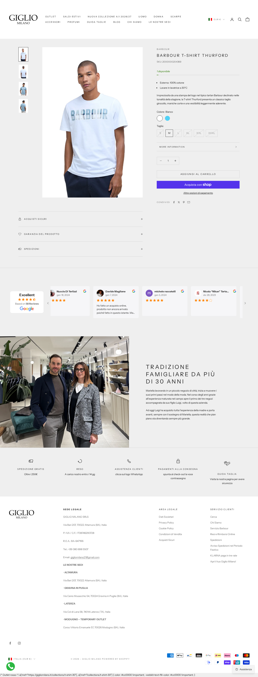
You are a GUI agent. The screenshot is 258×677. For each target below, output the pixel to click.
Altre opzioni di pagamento (198, 193)
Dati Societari (166, 516)
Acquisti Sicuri (166, 540)
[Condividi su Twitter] (178, 202)
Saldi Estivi (72, 16)
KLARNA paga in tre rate (223, 555)
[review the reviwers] (80, 291)
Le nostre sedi (160, 22)
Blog (117, 22)
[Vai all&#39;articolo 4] (23, 106)
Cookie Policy (166, 528)
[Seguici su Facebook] (10, 643)
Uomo (142, 16)
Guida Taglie (96, 22)
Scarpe (176, 16)
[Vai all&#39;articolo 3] (23, 88)
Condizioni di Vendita (170, 534)
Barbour (163, 49)
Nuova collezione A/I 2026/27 (109, 16)
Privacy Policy (166, 522)
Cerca (213, 516)
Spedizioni (216, 540)
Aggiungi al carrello (198, 174)
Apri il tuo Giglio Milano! (223, 561)
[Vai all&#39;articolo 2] (23, 71)
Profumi (74, 22)
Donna (159, 16)
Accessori (53, 22)
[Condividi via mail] (188, 202)
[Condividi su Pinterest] (183, 202)
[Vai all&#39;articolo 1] (23, 54)
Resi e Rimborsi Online (222, 534)
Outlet (50, 16)
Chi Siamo (134, 22)
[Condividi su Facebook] (174, 202)
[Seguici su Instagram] (19, 643)
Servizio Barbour (219, 528)
